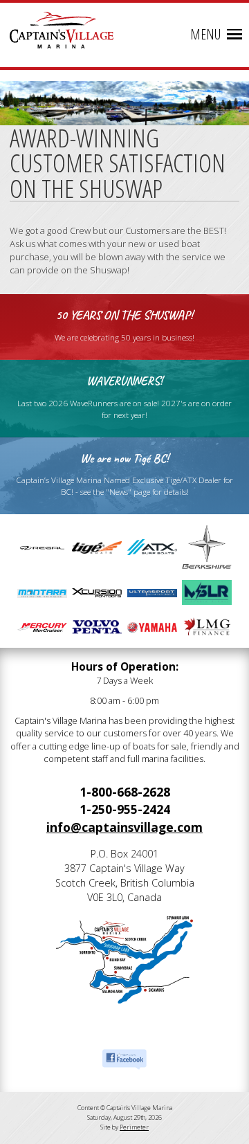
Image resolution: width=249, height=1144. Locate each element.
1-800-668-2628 (125, 791)
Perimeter (134, 1127)
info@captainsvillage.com (124, 827)
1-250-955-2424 (125, 809)
